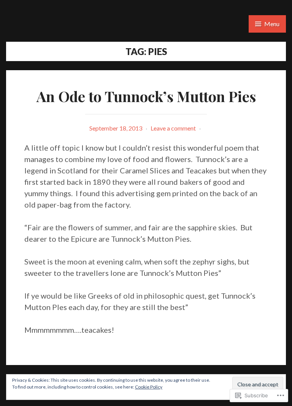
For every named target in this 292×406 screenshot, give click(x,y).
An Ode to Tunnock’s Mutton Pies (146, 96)
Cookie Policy (148, 387)
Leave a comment (173, 128)
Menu (271, 23)
